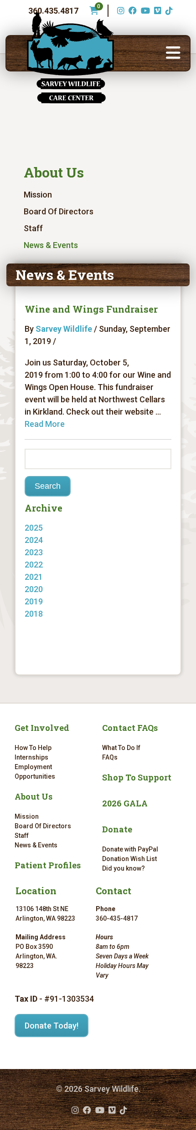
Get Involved (42, 727)
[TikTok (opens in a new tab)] (168, 10)
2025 (34, 527)
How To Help (33, 747)
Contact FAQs (130, 727)
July (41, 626)
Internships (31, 757)
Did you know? (123, 868)
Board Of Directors (58, 211)
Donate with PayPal (130, 849)
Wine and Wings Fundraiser (91, 309)
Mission (38, 194)
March (45, 577)
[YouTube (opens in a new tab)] (144, 10)
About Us (54, 172)
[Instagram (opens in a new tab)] (119, 10)
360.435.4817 (53, 10)
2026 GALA (125, 803)
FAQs (110, 757)
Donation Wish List (129, 858)
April (42, 564)
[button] (173, 53)
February (50, 589)
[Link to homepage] (70, 57)
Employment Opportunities (35, 771)
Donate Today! (51, 1025)
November (53, 552)
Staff (33, 228)
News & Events (51, 245)
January (49, 613)
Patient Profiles (48, 865)
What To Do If (121, 747)
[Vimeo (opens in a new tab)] (156, 10)
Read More (45, 424)
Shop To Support (136, 777)
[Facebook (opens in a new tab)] (131, 10)
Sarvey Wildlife (64, 329)
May (41, 540)
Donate (117, 829)
